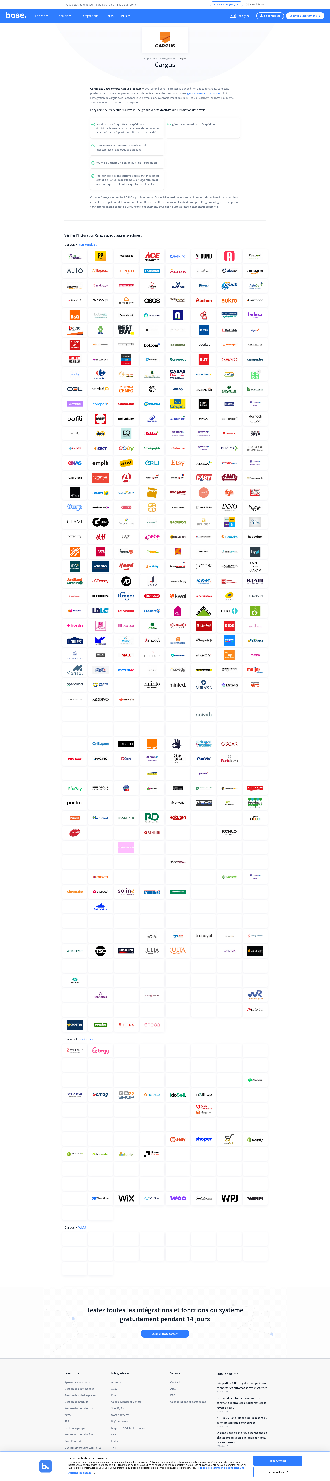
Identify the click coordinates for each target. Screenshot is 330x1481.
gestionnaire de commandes (203, 93)
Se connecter (272, 15)
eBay (114, 1388)
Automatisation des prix (78, 1408)
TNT (113, 1447)
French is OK (257, 4)
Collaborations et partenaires (188, 1401)
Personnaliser (276, 1471)
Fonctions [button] (42, 16)
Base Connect (72, 1441)
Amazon (116, 1382)
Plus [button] (124, 16)
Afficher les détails (79, 1472)
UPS (113, 1434)
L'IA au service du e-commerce (82, 1447)
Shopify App (118, 1408)
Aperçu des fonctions (77, 1382)
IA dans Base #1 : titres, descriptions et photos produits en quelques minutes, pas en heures (242, 1437)
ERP (66, 1421)
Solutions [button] (65, 16)
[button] (241, 16)
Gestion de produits (76, 1401)
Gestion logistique (75, 1428)
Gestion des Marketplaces (80, 1395)
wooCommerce (120, 1415)
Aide (173, 1388)
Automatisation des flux (78, 1434)
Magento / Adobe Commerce (128, 1428)
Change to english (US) (226, 4)
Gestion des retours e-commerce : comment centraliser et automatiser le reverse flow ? (241, 1402)
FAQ (172, 1395)
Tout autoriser (278, 1460)
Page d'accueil (151, 58)
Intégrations (90, 16)
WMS (82, 1227)
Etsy (113, 1395)
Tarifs (110, 16)
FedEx (114, 1441)
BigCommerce (119, 1421)
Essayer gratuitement (303, 15)
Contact (175, 1382)
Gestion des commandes (79, 1388)
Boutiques (86, 1039)
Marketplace (87, 245)
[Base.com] (16, 16)
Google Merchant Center (126, 1401)
